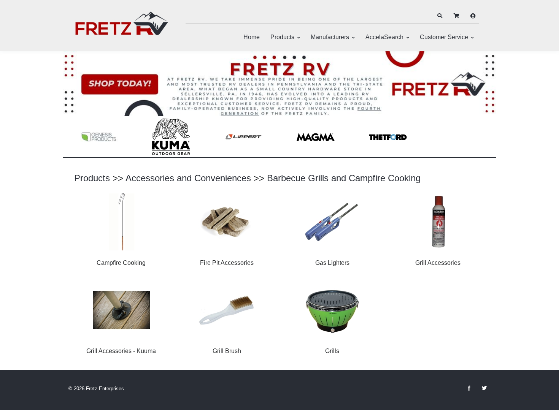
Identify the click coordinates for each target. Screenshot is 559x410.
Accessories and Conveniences (188, 178)
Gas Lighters (332, 263)
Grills (332, 351)
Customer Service (444, 37)
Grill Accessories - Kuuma (121, 351)
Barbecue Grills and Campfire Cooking (344, 178)
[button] (440, 16)
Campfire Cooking (121, 263)
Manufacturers (330, 37)
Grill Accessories (438, 263)
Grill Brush (227, 351)
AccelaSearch (384, 37)
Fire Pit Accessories (227, 263)
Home (251, 37)
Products (282, 37)
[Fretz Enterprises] (121, 27)
